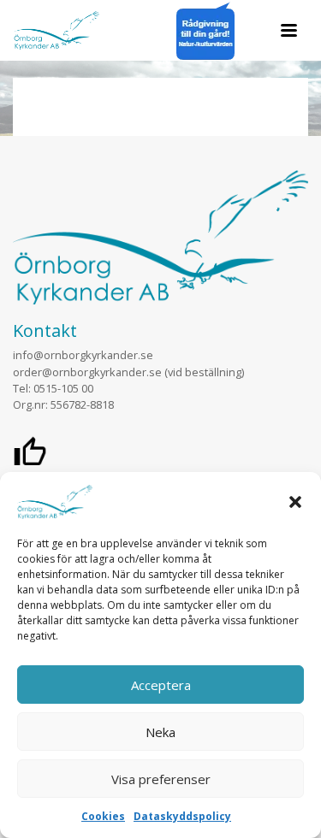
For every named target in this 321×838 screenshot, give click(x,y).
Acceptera (161, 684)
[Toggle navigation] (288, 31)
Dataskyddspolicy (182, 816)
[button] (295, 501)
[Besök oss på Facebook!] (30, 455)
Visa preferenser (161, 779)
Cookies (103, 816)
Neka (160, 732)
